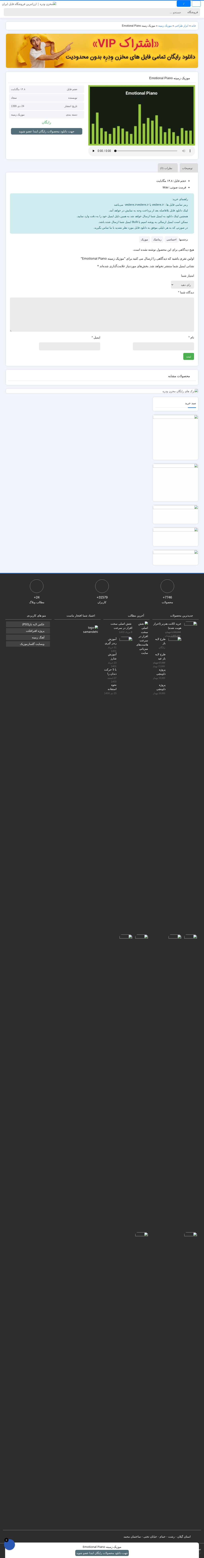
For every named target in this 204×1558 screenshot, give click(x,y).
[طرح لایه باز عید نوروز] (189, 1083)
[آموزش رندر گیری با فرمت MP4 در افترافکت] (124, 785)
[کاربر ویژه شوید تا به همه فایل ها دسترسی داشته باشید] (102, 51)
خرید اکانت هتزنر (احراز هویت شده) (167, 625)
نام (191, 337)
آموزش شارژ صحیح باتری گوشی (112, 656)
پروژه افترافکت (35, 631)
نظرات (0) (166, 168)
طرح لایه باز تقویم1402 (159, 641)
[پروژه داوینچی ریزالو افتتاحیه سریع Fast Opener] (189, 1381)
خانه (193, 25)
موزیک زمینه (165, 25)
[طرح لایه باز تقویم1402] (173, 785)
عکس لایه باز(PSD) (33, 624)
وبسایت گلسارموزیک (32, 644)
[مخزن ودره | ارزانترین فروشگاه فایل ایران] (29, 3)
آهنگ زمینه (38, 637)
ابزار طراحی (181, 25)
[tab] (188, 167)
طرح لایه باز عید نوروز (160, 656)
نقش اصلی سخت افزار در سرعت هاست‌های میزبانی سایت (121, 625)
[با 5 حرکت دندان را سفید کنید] (124, 1083)
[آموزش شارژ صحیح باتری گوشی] (140, 1083)
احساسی (172, 239)
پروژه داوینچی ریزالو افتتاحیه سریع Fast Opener (159, 687)
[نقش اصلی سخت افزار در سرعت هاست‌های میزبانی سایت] (140, 638)
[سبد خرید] (9, 1544)
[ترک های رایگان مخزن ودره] (102, 391)
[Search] (7, 12)
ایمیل (96, 337)
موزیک (144, 239)
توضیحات (187, 168)
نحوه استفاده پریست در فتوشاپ (111, 687)
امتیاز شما (187, 275)
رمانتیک (157, 239)
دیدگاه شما (186, 292)
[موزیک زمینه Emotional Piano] (141, 115)
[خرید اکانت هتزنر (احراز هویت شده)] (189, 770)
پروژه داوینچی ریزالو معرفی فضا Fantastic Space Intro (160, 671)
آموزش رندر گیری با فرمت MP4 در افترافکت (111, 641)
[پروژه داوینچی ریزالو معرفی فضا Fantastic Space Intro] (173, 1083)
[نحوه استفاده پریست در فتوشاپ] (140, 1381)
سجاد (14, 97)
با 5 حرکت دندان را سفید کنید (110, 671)
